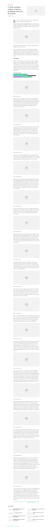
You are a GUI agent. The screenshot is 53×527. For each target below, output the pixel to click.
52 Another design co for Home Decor (38, 516)
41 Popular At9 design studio (18, 512)
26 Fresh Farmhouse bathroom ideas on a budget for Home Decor (19, 509)
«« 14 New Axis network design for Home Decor (19, 501)
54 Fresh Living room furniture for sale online (38, 519)
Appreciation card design (32, 75)
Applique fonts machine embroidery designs (20, 74)
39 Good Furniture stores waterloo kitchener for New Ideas (38, 509)
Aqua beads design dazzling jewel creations (20, 75)
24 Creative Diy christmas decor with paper (38, 513)
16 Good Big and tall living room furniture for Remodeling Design (19, 516)
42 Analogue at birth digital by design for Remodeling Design (19, 519)
